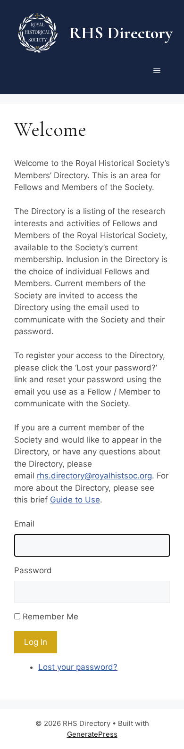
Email (24, 523)
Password (33, 570)
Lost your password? (77, 667)
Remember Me (50, 616)
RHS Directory (121, 33)
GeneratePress (92, 734)
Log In (35, 642)
